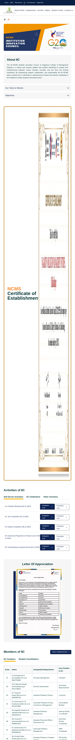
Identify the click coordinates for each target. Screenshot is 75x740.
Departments (31, 10)
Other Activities (50, 497)
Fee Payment (31, 2)
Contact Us (68, 10)
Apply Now (40, 2)
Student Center (57, 10)
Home (6, 2)
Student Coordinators (29, 659)
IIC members (10, 659)
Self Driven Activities (13, 497)
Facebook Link (60, 507)
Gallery (47, 10)
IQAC (11, 2)
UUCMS (40, 10)
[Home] (5, 20)
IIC (24, 2)
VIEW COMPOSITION (59, 652)
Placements (18, 2)
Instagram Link (45, 507)
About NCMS (19, 10)
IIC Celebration (33, 497)
